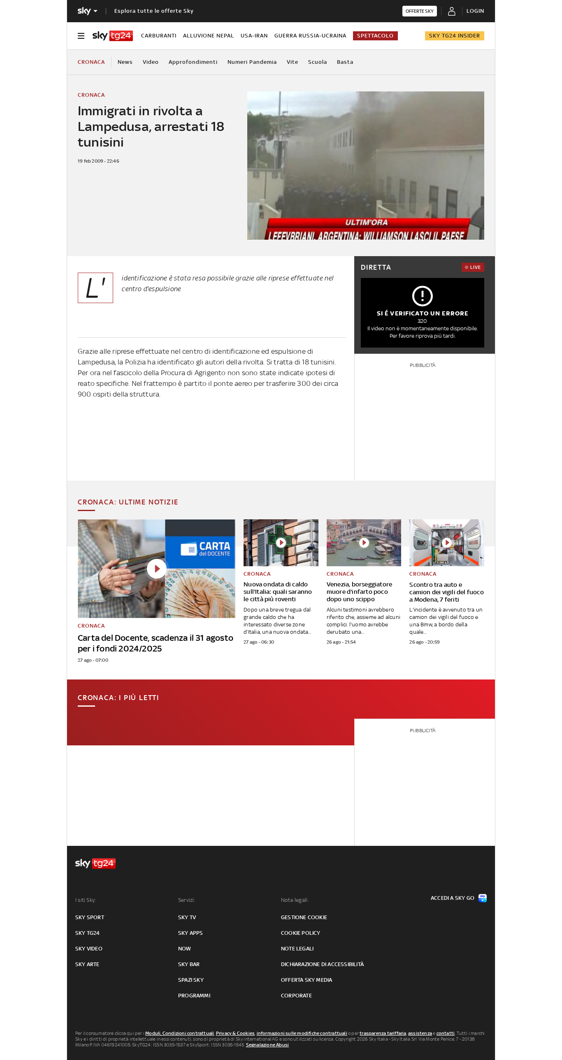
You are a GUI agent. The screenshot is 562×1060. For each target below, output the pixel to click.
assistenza (420, 1033)
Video (151, 62)
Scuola (317, 62)
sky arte (87, 964)
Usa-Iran (254, 36)
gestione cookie (304, 917)
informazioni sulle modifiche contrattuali (302, 1033)
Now (184, 949)
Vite (292, 62)
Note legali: (295, 900)
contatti (446, 1033)
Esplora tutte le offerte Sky (154, 11)
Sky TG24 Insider (454, 36)
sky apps (190, 933)
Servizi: (186, 900)
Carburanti (158, 36)
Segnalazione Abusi (267, 1045)
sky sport (89, 917)
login (475, 11)
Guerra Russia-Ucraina (310, 36)
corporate (296, 995)
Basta (345, 62)
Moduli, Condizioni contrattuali (179, 1033)
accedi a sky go (452, 898)
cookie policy (300, 933)
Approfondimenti (193, 62)
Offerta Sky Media (306, 980)
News (125, 62)
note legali (297, 949)
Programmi (194, 995)
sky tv (187, 917)
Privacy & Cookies (235, 1033)
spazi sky (191, 980)
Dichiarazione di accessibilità (322, 964)
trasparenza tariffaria (383, 1033)
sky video (88, 949)
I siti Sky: (85, 900)
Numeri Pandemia (252, 62)
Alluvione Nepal (208, 36)
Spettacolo (375, 36)
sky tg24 (87, 933)
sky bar (189, 964)
